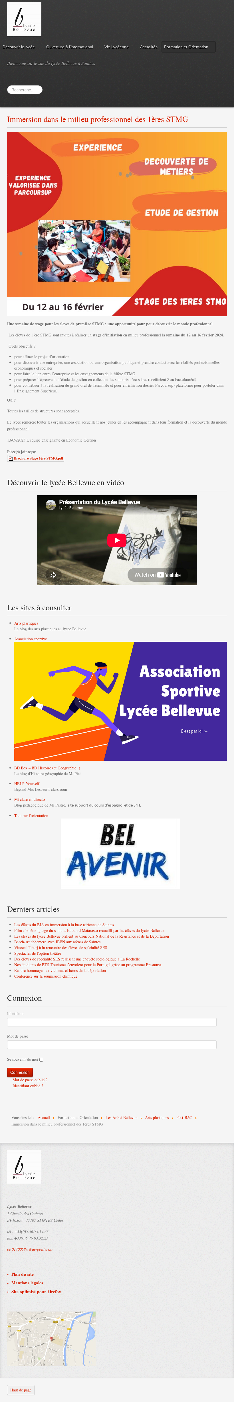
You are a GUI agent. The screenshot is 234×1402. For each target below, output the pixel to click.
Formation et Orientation (186, 47)
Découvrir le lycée (19, 47)
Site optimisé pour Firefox (36, 1292)
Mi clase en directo (29, 799)
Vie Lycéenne (116, 47)
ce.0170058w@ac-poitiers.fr (30, 1249)
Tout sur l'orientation (31, 815)
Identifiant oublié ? (27, 1085)
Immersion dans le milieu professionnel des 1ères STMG (97, 118)
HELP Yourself (26, 783)
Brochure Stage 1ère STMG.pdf (38, 458)
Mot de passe (17, 1036)
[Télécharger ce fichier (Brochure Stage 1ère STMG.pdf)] (11, 458)
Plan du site (22, 1274)
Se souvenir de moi (22, 1059)
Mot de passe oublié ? (29, 1079)
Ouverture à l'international (69, 47)
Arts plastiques (26, 623)
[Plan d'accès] (51, 1338)
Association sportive (30, 638)
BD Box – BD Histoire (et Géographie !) (47, 768)
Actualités (149, 47)
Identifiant (15, 1013)
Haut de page (20, 1390)
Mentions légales (27, 1283)
